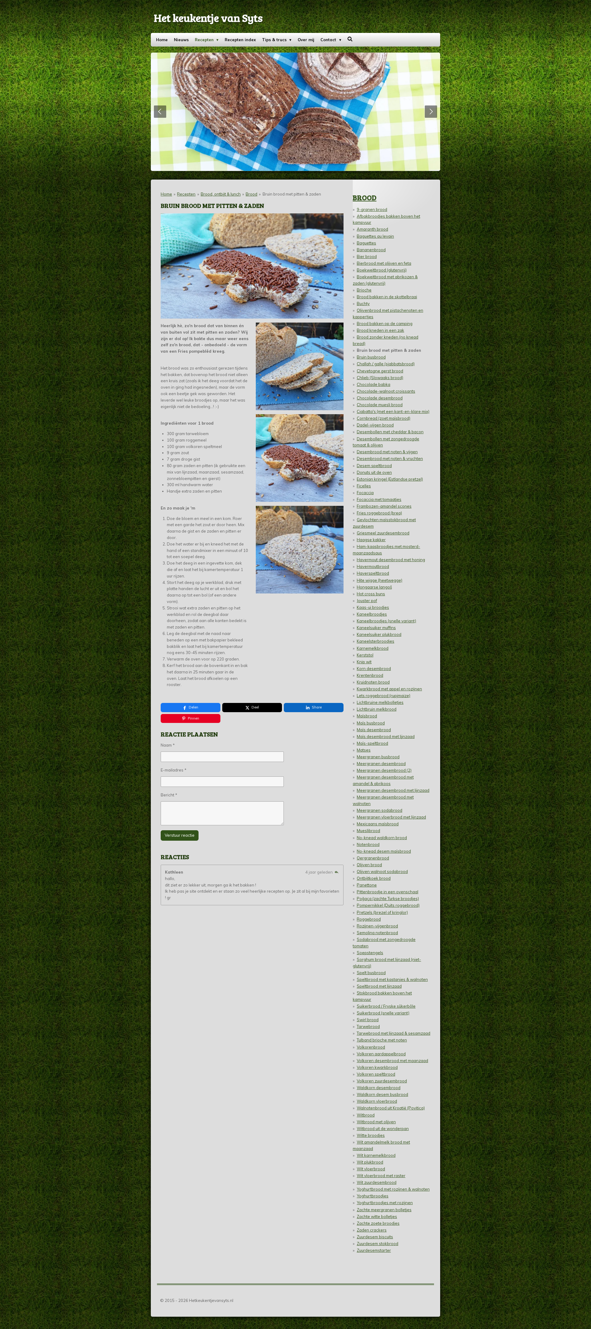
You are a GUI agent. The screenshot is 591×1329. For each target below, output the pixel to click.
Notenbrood (368, 844)
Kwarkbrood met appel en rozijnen (389, 688)
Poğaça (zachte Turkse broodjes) (388, 898)
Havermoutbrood (373, 566)
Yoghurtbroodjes (372, 1195)
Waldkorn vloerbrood (377, 1101)
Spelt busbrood (371, 972)
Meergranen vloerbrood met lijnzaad (391, 817)
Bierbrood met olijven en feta (384, 263)
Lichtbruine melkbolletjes (380, 702)
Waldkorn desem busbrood (382, 1094)
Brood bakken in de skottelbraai (387, 296)
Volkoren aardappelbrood (381, 1053)
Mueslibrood (368, 830)
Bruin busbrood (371, 357)
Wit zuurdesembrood (376, 1182)
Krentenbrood (370, 675)
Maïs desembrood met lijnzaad (386, 736)
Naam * (168, 745)
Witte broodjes (371, 1135)
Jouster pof (367, 600)
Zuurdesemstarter (374, 1250)
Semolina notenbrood (377, 932)
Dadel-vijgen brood (375, 425)
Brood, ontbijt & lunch (221, 194)
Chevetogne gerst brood (380, 370)
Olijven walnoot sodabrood (382, 871)
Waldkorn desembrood (378, 1087)
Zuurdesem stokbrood (377, 1243)
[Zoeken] (350, 39)
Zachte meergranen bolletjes (384, 1209)
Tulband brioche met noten (382, 1039)
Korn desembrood (374, 668)
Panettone (367, 885)
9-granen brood (372, 209)
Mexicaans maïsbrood (378, 823)
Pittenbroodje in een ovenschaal (387, 891)
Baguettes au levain (375, 236)
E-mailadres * (174, 770)
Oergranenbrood (373, 857)
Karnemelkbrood (372, 648)
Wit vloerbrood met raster (381, 1175)
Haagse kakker (371, 539)
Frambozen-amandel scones (384, 506)
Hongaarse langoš (374, 587)
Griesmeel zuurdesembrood (383, 532)
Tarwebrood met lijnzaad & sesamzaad (393, 1033)
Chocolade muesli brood (380, 404)
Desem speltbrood (374, 465)
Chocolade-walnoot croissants (386, 391)
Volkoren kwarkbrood (377, 1067)
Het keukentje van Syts (208, 17)
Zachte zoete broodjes (378, 1223)
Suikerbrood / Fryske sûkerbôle (386, 1006)
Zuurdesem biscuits (375, 1236)
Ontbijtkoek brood (374, 878)
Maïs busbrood (371, 722)
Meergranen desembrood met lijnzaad (393, 790)
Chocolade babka (373, 384)
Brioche (364, 290)
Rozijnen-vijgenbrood (377, 925)
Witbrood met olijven (376, 1121)
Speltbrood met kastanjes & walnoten (392, 979)
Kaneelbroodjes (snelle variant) (386, 620)
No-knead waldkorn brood (382, 837)
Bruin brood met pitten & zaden (292, 194)
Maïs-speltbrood (372, 743)
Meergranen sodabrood (379, 810)
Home (166, 194)
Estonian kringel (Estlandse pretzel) (390, 479)
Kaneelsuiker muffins (376, 627)
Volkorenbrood (371, 1047)
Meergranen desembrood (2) (384, 770)
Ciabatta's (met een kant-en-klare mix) (393, 411)
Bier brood (367, 256)
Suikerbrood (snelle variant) (383, 1012)
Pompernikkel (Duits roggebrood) (388, 905)
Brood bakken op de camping (384, 323)
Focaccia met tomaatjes (379, 499)
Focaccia (365, 492)
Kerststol (365, 655)
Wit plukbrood (370, 1162)
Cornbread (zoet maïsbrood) (383, 418)
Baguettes (366, 242)
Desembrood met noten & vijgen (387, 451)
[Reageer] (336, 872)
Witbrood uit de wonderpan (383, 1128)
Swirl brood (368, 1019)
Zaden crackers (372, 1230)
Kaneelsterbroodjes (375, 641)
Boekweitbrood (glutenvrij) (382, 270)
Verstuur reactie (180, 835)
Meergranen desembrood (381, 763)
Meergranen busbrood (378, 756)
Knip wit (364, 661)
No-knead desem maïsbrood (384, 851)
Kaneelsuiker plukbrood (379, 634)
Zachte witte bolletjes (377, 1216)
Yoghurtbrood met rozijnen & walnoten (393, 1189)
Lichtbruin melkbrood (376, 709)
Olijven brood (369, 864)
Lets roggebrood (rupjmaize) (383, 695)
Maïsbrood (367, 715)
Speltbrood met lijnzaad (379, 986)
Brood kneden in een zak (380, 330)
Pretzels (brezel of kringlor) (382, 912)
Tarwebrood (368, 1026)
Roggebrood (369, 919)
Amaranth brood (372, 229)
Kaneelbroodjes (372, 614)
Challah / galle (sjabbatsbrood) (386, 363)
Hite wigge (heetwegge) (379, 580)
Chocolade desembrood (380, 397)
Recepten (186, 194)
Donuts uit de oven (374, 472)
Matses (364, 750)
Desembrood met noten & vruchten (390, 458)
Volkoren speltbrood (376, 1074)
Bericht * (169, 794)
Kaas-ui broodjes (373, 607)
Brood (251, 194)
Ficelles (364, 485)
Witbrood (366, 1115)
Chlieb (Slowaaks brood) (380, 377)
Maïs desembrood (374, 729)
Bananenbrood (371, 249)
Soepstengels (370, 952)
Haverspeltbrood (373, 573)
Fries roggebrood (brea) (379, 512)
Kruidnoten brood (373, 682)
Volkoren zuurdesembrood (382, 1080)
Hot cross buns (371, 593)
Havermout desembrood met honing (391, 559)
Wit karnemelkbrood (376, 1155)
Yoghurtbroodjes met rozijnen (385, 1202)
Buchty (363, 303)
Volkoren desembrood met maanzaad (392, 1060)
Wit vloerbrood (371, 1168)
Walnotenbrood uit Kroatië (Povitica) (391, 1107)
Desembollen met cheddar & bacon (390, 431)
